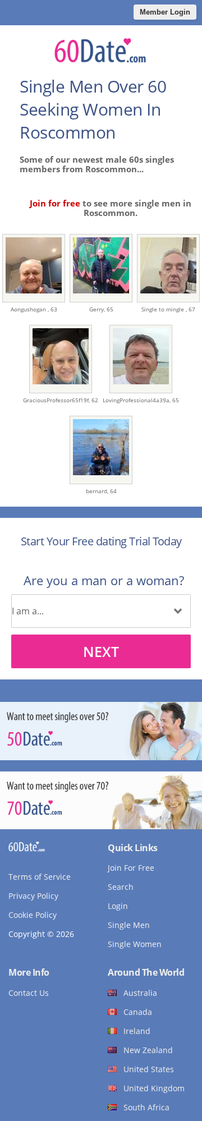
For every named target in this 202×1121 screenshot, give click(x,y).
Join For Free (131, 867)
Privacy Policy (33, 895)
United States (148, 1069)
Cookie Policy (32, 914)
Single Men (129, 925)
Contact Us (28, 992)
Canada (137, 1012)
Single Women (135, 944)
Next (101, 651)
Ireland (136, 1031)
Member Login (165, 12)
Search (121, 886)
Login (118, 906)
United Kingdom (154, 1088)
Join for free (55, 203)
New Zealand (148, 1050)
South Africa (146, 1107)
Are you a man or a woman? (104, 580)
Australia (140, 992)
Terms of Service (39, 876)
